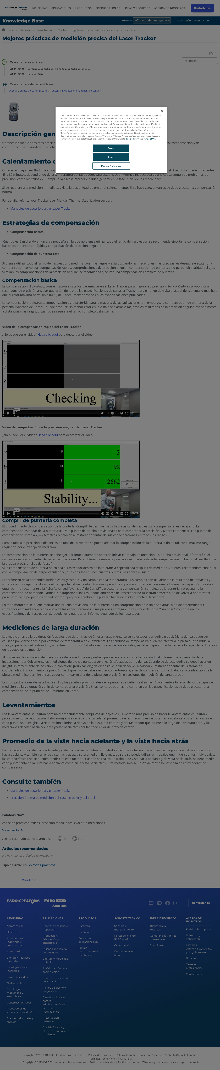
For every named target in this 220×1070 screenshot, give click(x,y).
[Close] (162, 111)
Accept (111, 148)
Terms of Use (150, 138)
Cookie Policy (132, 138)
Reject (111, 157)
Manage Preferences (111, 166)
